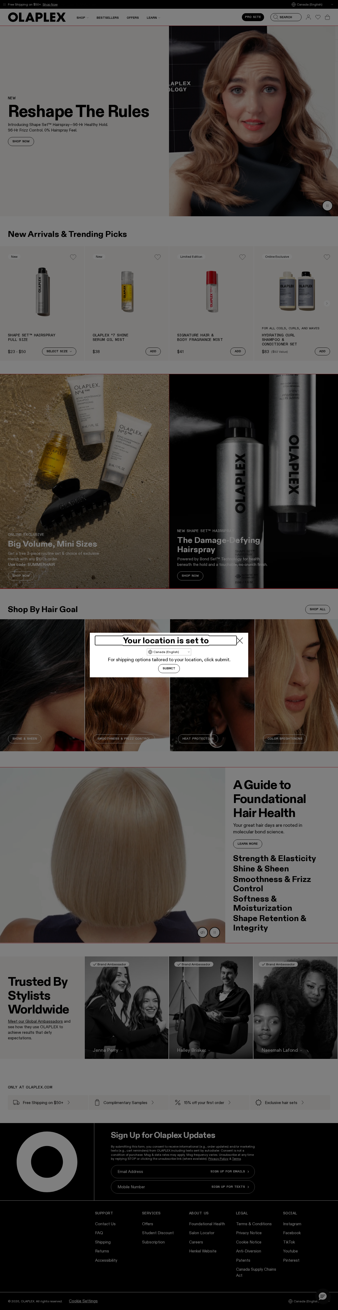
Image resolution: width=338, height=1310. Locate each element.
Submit (169, 668)
